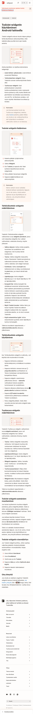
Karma (12, 115)
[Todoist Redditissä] (17, 695)
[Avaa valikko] (29, 2)
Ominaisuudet (6, 18)
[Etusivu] (3, 2)
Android (14, 18)
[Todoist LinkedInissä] (10, 695)
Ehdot (20, 705)
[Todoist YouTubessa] (7, 695)
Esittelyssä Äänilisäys (7, 10)
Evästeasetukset (27, 705)
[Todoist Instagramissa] (14, 695)
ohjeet (10, 3)
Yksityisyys (15, 705)
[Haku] (18, 2)
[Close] (30, 8)
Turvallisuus (9, 705)
